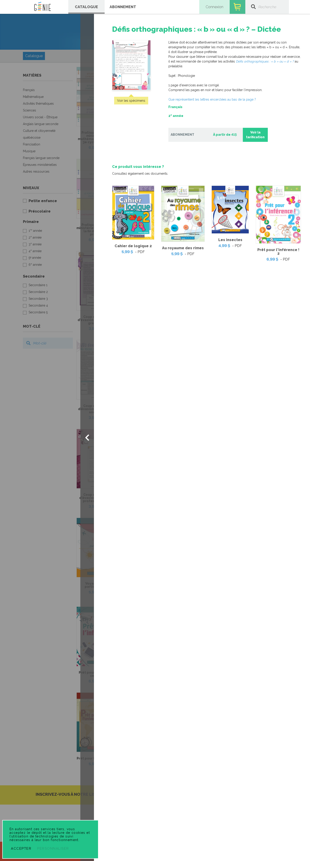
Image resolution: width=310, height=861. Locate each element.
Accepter (21, 848)
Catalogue (86, 7)
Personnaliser (53, 848)
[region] (202, 144)
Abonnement (123, 7)
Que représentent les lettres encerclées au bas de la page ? (212, 99)
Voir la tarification (255, 135)
